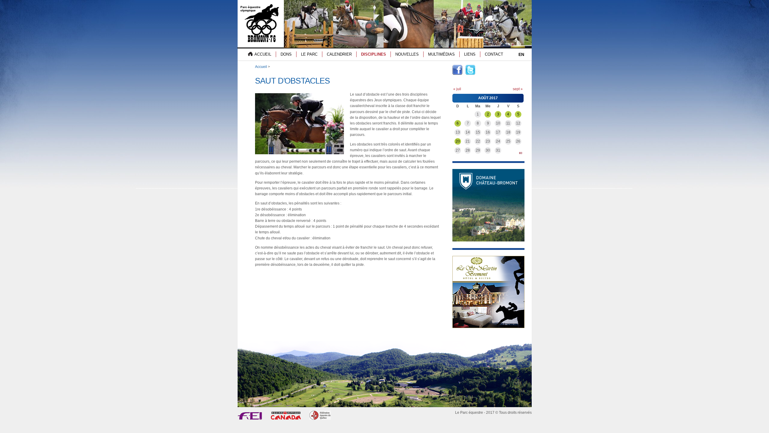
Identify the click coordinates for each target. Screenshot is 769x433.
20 (458, 141)
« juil (457, 89)
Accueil (261, 67)
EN (521, 54)
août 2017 (488, 98)
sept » (518, 89)
